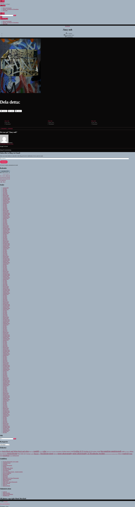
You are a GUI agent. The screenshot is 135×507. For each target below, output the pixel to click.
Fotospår (2, 2)
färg (102, 451)
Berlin (4, 451)
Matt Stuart (5, 476)
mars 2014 (5, 376)
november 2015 (6, 351)
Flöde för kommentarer (8, 494)
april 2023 (5, 238)
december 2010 (6, 426)
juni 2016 (5, 342)
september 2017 (6, 323)
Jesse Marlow (6, 470)
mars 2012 (5, 407)
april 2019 (5, 299)
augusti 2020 (6, 279)
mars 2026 (5, 194)
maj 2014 (5, 374)
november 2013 (6, 381)
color (44, 451)
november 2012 (6, 397)
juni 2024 (5, 220)
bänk (32, 451)
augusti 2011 (5, 416)
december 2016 (6, 334)
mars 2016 (5, 346)
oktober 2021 (6, 261)
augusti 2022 (6, 248)
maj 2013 (5, 389)
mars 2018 (5, 315)
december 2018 (6, 304)
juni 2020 (5, 281)
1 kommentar (70, 36)
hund (125, 451)
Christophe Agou (6, 463)
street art (55, 453)
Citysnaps (5, 464)
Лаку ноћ (6, 121)
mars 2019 (5, 300)
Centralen (40, 451)
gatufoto (107, 451)
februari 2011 (6, 423)
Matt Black (5, 475)
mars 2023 (5, 239)
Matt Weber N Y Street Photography (11, 478)
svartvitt (125, 453)
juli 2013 (5, 386)
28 (2, 180)
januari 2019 (5, 303)
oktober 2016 (6, 337)
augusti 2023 (6, 233)
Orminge (28, 453)
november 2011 (6, 412)
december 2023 (6, 228)
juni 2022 (5, 251)
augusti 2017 (6, 324)
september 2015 (6, 354)
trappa (1, 455)
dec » (4, 181)
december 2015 (6, 350)
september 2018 (6, 308)
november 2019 (6, 290)
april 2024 (5, 223)
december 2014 (6, 365)
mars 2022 (5, 255)
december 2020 (6, 274)
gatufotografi (116, 451)
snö (39, 453)
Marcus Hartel (6, 474)
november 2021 (6, 260)
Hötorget (128, 451)
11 (7, 175)
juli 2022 (5, 250)
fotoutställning (59, 451)
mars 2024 (5, 224)
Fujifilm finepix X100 (67, 451)
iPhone (131, 451)
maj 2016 (5, 343)
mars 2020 (5, 285)
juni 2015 (5, 357)
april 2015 (5, 360)
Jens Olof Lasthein (7, 469)
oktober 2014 (6, 367)
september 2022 (6, 247)
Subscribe (4, 161)
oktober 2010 (6, 428)
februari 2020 (6, 286)
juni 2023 (5, 236)
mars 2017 (5, 331)
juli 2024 (5, 219)
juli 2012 (5, 402)
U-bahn (11, 455)
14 (2, 177)
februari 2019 (6, 302)
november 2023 (6, 229)
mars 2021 (5, 270)
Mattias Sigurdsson (7, 479)
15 (3, 177)
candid (36, 451)
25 (7, 178)
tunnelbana (6, 455)
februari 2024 (6, 225)
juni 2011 (5, 418)
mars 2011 (5, 422)
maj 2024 (5, 222)
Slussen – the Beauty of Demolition (11, 9)
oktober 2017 (6, 322)
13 (0, 177)
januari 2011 (5, 425)
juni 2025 (5, 205)
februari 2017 (6, 332)
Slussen (36, 454)
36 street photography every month (10, 461)
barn (1, 451)
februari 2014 (6, 378)
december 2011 (6, 411)
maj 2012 (5, 404)
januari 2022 (5, 257)
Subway (120, 453)
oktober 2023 (6, 231)
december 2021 (6, 258)
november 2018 (6, 305)
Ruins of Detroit (6, 483)
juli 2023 (5, 234)
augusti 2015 (6, 355)
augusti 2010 (6, 431)
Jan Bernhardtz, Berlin (8, 468)
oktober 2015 (6, 352)
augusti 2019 (6, 294)
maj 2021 (5, 267)
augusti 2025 (6, 203)
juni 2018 (5, 312)
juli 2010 (5, 432)
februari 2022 (6, 256)
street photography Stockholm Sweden (111, 453)
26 (9, 178)
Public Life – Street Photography (10, 482)
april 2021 (5, 269)
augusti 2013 (6, 385)
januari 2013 (5, 394)
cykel (48, 451)
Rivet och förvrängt (7, 8)
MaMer (70, 33)
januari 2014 (5, 379)
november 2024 (6, 214)
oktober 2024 (6, 215)
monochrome (12, 453)
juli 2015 (5, 356)
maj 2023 (5, 237)
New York (5, 10)
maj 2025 (5, 206)
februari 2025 (6, 210)
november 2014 (6, 366)
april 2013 (5, 390)
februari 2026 (6, 195)
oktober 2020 (6, 276)
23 (5, 178)
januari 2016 (5, 348)
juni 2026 (5, 190)
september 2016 (6, 338)
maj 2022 (5, 252)
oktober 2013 (6, 383)
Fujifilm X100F (96, 451)
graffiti (123, 451)
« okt (1, 181)
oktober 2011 (6, 413)
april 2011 (5, 421)
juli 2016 (5, 341)
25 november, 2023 (69, 35)
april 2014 (5, 375)
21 (2, 178)
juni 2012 (5, 403)
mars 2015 (5, 361)
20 (0, 178)
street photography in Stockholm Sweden (88, 453)
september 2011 (6, 414)
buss (30, 451)
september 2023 (6, 232)
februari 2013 (6, 393)
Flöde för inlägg (6, 493)
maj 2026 (5, 191)
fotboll (50, 451)
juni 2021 (5, 266)
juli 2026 (5, 189)
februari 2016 (6, 347)
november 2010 (6, 427)
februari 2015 (6, 362)
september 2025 (6, 201)
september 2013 (6, 384)
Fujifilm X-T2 (88, 451)
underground (15, 455)
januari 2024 (5, 227)
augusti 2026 (6, 187)
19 (9, 177)
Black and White (12, 451)
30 (5, 180)
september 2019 (6, 293)
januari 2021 (5, 272)
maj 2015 (5, 359)
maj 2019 (5, 298)
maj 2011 (5, 419)
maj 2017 (5, 328)
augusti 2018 (6, 309)
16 (5, 177)
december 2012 (6, 395)
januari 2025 (5, 212)
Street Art (5, 484)
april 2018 (5, 314)
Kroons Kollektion (7, 473)
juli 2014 (5, 371)
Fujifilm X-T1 (79, 451)
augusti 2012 (6, 400)
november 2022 (6, 244)
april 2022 (5, 253)
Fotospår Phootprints (7, 465)
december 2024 (6, 213)
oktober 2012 (6, 398)
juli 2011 (5, 417)
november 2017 (6, 321)
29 (3, 180)
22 (3, 178)
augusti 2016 (6, 340)
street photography (65, 453)
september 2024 (6, 217)
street (51, 453)
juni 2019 (5, 296)
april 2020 (5, 284)
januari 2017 (5, 333)
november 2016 (6, 336)
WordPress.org (6, 495)
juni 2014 (5, 373)
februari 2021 (6, 271)
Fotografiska (53, 451)
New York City (22, 453)
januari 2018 (5, 318)
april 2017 (5, 329)
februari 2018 (6, 317)
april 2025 (5, 208)
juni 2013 (5, 388)
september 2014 (6, 369)
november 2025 (6, 199)
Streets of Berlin (6, 485)
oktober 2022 (6, 246)
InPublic (5, 466)
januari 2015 (5, 364)
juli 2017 (5, 326)
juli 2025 (5, 204)
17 (6, 177)
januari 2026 (5, 196)
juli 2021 (5, 265)
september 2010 (6, 430)
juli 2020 (5, 280)
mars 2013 (5, 392)
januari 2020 (5, 288)
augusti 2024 (6, 218)
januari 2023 (5, 242)
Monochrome (6, 480)
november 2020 (6, 275)
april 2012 (5, 405)
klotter (1, 453)
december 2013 (6, 380)
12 (9, 175)
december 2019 (6, 289)
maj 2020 (5, 283)
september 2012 (6, 399)
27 (0, 180)
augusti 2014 (6, 370)
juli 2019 (5, 295)
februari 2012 (6, 408)
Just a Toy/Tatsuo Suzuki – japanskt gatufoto (13, 471)
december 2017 (6, 319)
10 (6, 175)
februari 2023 (6, 241)
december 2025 (6, 198)
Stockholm (67, 26)
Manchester (4, 453)
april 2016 (5, 345)
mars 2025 (5, 209)
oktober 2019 (6, 291)
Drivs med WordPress (5, 504)
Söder (130, 453)
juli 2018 (5, 310)
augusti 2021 (6, 263)
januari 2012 (5, 409)
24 (6, 178)
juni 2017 (5, 327)
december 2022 (6, 243)
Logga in (5, 491)
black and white (23, 451)
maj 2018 (5, 313)
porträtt (32, 453)
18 (7, 177)
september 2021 (6, 262)
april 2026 (5, 192)
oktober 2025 (6, 200)
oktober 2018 (6, 307)
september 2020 (6, 277)
